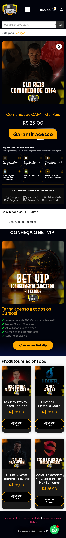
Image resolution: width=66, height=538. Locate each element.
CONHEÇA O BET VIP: (33, 232)
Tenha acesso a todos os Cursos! (26, 311)
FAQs (8, 518)
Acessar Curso (16, 424)
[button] (27, 9)
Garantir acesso (33, 134)
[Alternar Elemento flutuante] (54, 529)
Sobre (33, 522)
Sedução (20, 33)
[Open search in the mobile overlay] (33, 24)
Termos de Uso (52, 518)
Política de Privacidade (27, 518)
